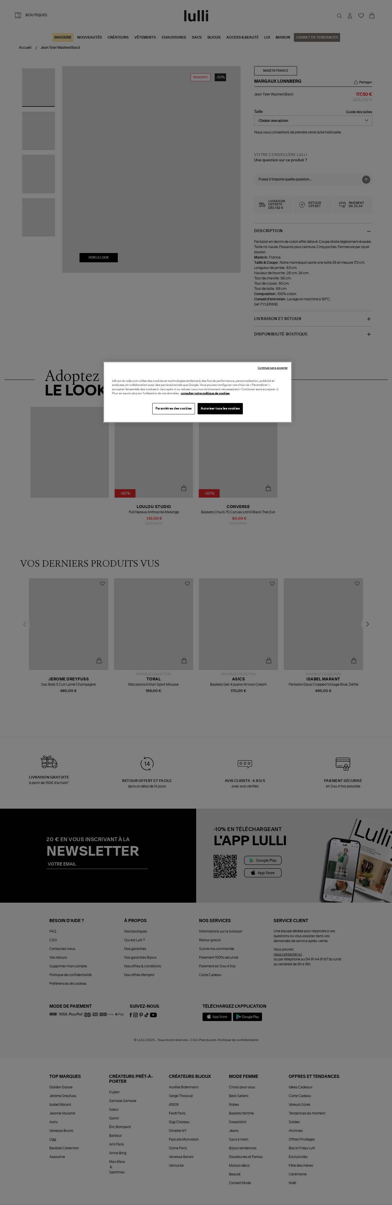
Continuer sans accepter (273, 368)
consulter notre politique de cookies (205, 393)
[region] (197, 392)
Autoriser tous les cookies (220, 408)
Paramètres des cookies (174, 408)
